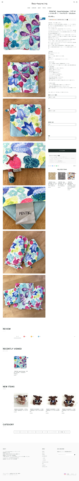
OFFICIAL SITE (44, 466)
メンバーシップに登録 (53, 157)
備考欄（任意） (51, 122)
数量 (49, 135)
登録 (74, 455)
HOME (29, 7)
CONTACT (49, 7)
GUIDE (44, 458)
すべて (17, 336)
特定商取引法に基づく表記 (13, 473)
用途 (49, 108)
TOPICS (44, 7)
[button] (77, 403)
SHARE (54, 165)
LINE (58, 165)
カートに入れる (62, 150)
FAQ (43, 463)
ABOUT (39, 7)
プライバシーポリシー (6, 473)
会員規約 (19, 473)
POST (50, 165)
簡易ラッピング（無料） (53, 94)
